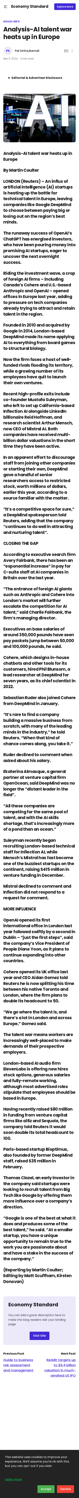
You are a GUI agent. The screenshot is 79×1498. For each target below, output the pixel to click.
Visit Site (39, 1336)
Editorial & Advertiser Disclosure (37, 78)
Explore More (65, 7)
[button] (5, 7)
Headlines (11, 21)
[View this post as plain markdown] (66, 51)
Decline (65, 1489)
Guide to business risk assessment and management (18, 1365)
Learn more (13, 1479)
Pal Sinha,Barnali (27, 51)
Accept (46, 1489)
